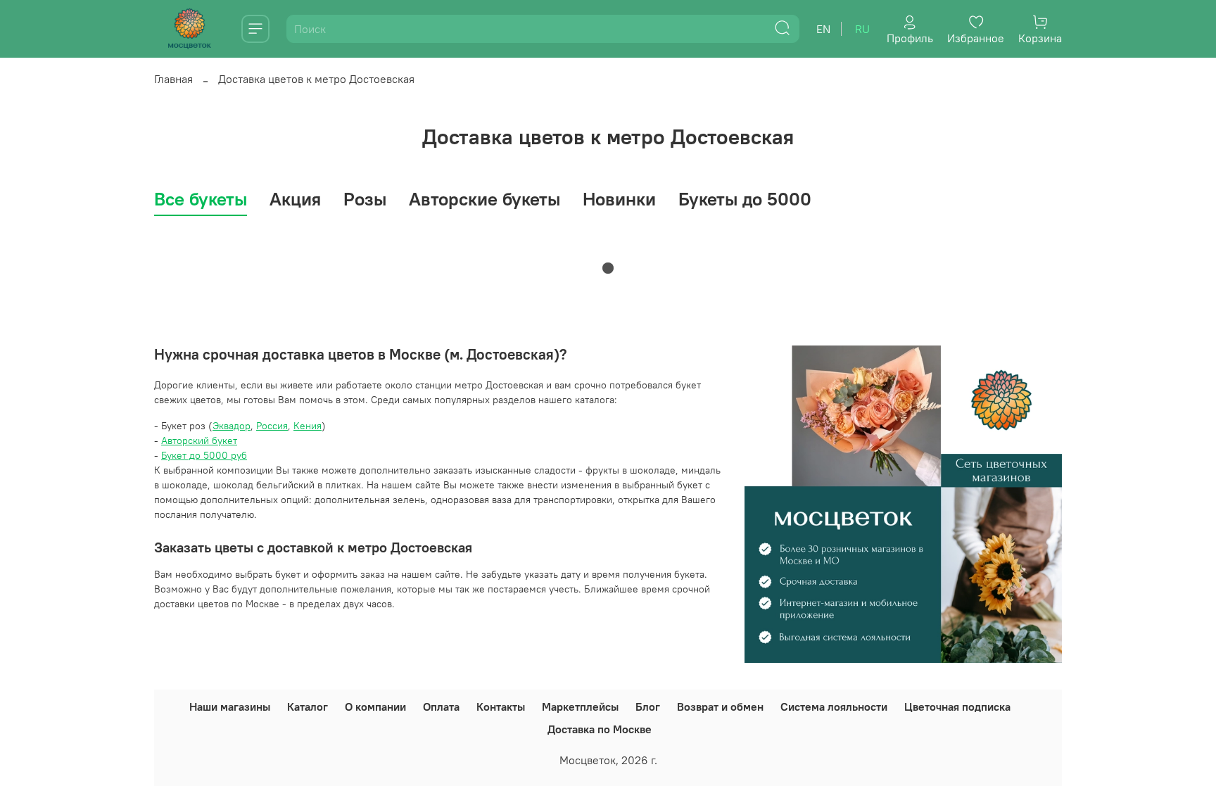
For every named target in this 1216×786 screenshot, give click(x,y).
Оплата (441, 706)
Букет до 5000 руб (204, 455)
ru (862, 29)
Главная (173, 79)
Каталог (307, 706)
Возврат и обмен (720, 706)
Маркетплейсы (580, 706)
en (823, 29)
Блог (647, 706)
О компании (375, 706)
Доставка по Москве (599, 729)
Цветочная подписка (957, 706)
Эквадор (232, 425)
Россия (272, 425)
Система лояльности (833, 706)
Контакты (500, 706)
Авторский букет (199, 440)
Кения (307, 425)
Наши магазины (229, 706)
